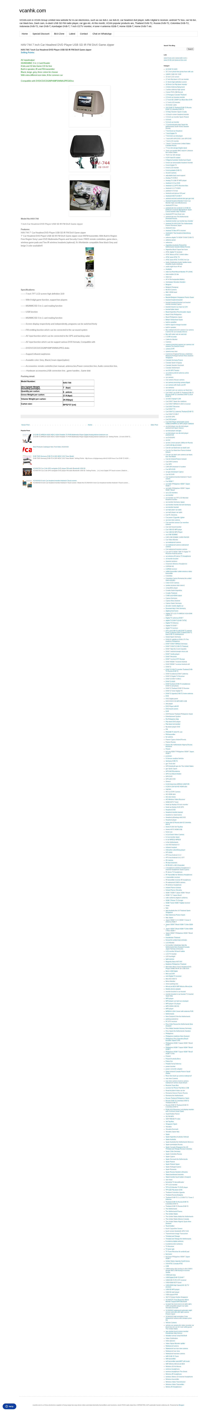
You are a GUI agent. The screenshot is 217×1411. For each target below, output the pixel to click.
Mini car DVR (170, 974)
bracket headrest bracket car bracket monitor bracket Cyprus (178, 303)
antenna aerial (171, 240)
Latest (72, 34)
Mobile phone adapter (173, 989)
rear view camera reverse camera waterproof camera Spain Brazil (177, 1082)
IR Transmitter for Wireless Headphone (179, 875)
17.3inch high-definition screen (176, 82)
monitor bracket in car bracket (176, 992)
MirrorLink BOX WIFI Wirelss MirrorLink (179, 986)
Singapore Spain (171, 1124)
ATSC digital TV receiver (174, 252)
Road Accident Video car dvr (175, 1090)
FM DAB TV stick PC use (174, 732)
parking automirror (172, 1019)
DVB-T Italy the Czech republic (176, 649)
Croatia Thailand (171, 593)
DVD (167, 696)
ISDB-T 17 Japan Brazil (174, 895)
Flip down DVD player (173, 722)
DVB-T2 (168, 667)
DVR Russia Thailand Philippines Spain (179, 714)
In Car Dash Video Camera (175, 834)
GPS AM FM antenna (173, 771)
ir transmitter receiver (173, 877)
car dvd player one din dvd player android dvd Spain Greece (177, 427)
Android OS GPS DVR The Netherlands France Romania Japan (179, 224)
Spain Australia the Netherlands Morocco (180, 1142)
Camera (168, 342)
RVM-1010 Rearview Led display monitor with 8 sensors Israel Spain (180, 1110)
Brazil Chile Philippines (174, 314)
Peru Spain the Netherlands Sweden (178, 1031)
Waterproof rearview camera (175, 1354)
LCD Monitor (170, 943)
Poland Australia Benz (173, 1059)
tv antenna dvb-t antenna (174, 1244)
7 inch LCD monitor (172, 141)
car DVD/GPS (170, 437)
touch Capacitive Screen (174, 1228)
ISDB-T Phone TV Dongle (174, 900)
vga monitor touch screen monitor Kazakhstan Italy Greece (177, 1332)
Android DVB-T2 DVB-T (174, 196)
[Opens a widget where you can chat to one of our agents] (9, 1406)
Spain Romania (171, 1169)
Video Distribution (172, 1338)
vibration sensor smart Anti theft (176, 1336)
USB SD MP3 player (172, 1289)
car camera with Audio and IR (176, 385)
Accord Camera (171, 173)
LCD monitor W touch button (175, 951)
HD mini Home (171, 797)
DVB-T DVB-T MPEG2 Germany (176, 644)
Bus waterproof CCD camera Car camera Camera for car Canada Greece (180, 331)
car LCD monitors (172, 493)
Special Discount (41, 34)
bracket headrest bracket (174, 300)
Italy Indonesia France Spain (175, 915)
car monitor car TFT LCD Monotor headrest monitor (177, 498)
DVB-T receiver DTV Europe (175, 659)
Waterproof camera (172, 1346)
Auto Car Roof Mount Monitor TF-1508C (179, 272)
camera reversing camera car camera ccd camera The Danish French (180, 345)
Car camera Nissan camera (175, 380)
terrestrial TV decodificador (175, 1182)
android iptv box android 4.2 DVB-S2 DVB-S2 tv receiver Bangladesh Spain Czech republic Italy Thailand (179, 210)
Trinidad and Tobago (173, 1236)
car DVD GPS (170, 417)
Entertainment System (173, 716)
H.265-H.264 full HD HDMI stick (176, 787)
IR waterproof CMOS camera (175, 882)
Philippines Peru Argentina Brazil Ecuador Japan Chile (177, 1039)
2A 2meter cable (171, 105)
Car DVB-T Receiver (173, 406)
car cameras (170, 387)
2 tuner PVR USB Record (174, 92)
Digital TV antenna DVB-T (174, 618)
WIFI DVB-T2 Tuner (172, 1356)
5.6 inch (168, 120)
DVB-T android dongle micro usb (177, 651)
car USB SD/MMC (172, 534)
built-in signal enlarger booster (176, 325)
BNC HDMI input (171, 292)
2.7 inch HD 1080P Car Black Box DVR (179, 100)
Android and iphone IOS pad (175, 193)
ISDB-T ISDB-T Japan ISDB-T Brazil (178, 893)
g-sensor (169, 756)
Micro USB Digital (172, 971)
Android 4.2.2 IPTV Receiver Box (177, 186)
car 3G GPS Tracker (172, 370)
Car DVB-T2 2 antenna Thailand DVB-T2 (179, 411)
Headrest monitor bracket (174, 812)
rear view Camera (172, 1078)
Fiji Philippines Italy (172, 719)
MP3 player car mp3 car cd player (177, 1001)
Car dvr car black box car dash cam (178, 448)
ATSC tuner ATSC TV (173, 257)
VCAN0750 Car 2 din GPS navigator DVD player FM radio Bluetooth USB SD (59, 468)
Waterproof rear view (173, 1351)
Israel (167, 905)
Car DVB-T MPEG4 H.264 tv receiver (178, 404)
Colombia (169, 576)
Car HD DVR (170, 474)
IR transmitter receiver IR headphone (178, 880)
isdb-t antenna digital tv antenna (176, 898)
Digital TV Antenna (172, 623)
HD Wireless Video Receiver (175, 799)
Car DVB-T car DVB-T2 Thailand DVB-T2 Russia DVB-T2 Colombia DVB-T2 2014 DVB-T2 (180, 394)
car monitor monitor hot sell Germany (178, 505)
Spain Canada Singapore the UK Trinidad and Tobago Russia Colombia (179, 1148)
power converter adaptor (174, 1069)
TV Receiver (170, 1246)
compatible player (172, 588)
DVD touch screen (172, 709)
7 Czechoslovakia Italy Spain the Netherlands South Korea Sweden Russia (177, 126)
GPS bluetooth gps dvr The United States (180, 766)
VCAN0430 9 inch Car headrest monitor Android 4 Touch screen (55, 481)
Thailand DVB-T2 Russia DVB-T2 (177, 1206)
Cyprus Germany (171, 598)
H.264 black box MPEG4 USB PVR (177, 784)
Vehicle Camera (171, 1323)
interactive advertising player (175, 850)
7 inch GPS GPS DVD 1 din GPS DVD (178, 138)
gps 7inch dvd (170, 764)
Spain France (170, 1162)
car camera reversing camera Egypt (178, 382)
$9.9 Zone (59, 34)
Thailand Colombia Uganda (175, 1192)
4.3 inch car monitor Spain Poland (177, 117)
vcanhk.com (32, 10)
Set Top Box (170, 1121)
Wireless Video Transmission (175, 1382)
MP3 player (169, 998)
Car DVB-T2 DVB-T (172, 414)
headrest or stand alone (174, 815)
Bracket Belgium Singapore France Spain (180, 297)
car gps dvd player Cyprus (174, 472)
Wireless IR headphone (174, 1374)
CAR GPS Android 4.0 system (176, 467)
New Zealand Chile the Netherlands (178, 1016)
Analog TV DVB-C (172, 178)
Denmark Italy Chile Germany (176, 608)
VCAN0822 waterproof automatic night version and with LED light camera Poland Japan (179, 1312)
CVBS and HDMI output (174, 595)
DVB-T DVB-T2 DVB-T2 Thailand (177, 646)
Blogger (181, 1405)
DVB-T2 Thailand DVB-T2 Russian (177, 688)
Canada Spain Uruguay (174, 363)
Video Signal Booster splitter (175, 1343)
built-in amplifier (171, 322)
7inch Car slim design (173, 155)
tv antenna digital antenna (174, 1241)
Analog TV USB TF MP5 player (176, 180)
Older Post (154, 425)
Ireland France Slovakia (174, 890)
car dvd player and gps (173, 431)
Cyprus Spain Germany (174, 603)
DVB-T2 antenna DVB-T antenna (177, 674)
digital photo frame (172, 611)
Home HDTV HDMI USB (174, 829)
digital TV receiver (172, 628)
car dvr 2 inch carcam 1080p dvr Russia (179, 443)
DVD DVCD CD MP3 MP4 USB (176, 701)
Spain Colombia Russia (174, 1154)
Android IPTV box (172, 205)
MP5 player (169, 1009)
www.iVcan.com (169, 58)
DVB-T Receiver (171, 656)
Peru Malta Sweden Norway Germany (178, 1028)
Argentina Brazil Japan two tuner (177, 249)
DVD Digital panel (172, 699)
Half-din (168, 789)
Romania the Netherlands (174, 1095)
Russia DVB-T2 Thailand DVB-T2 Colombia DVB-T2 (177, 1106)
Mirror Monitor (170, 981)
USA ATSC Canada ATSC (174, 1264)
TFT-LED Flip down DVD (174, 1190)
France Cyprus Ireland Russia (176, 739)
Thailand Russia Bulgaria (174, 1195)
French (168, 749)
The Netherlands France (174, 1211)
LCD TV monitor (171, 954)
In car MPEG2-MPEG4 (173, 839)
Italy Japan (169, 917)
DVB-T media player (172, 654)
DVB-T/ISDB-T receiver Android (176, 662)
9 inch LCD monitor (172, 168)
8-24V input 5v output (173, 157)
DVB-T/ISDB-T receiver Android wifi (178, 664)
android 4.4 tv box (172, 191)
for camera (169, 737)
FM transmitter (170, 734)
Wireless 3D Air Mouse (173, 1366)
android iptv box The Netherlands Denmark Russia (177, 217)
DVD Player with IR (172, 706)
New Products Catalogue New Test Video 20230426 (51, 447)
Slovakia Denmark (172, 1129)
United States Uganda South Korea (178, 1261)
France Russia (171, 742)
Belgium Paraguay (172, 287)
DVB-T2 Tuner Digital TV (174, 691)
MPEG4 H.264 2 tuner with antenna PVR (179, 1011)
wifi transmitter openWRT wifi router (178, 1361)
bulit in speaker (171, 327)
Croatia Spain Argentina (174, 590)
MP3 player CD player (173, 1004)
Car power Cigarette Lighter (175, 517)
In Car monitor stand (172, 837)
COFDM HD (170, 566)
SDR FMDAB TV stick (173, 1119)
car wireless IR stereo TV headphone (178, 556)
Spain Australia (171, 1139)
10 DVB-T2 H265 (171, 69)
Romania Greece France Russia (177, 1093)
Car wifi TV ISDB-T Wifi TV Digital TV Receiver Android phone (178, 552)
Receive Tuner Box (172, 1085)
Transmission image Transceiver (177, 1234)
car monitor (169, 495)
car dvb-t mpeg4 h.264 (173, 399)
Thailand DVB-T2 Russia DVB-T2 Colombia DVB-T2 (177, 1203)
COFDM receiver (171, 569)
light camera (170, 959)
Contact (84, 34)
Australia (169, 269)
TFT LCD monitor (171, 1185)
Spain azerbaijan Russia (174, 1144)
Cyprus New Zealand (173, 601)
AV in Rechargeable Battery (175, 279)
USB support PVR (172, 1295)
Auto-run (169, 277)
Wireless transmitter (172, 1379)
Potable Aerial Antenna (173, 1064)
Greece (168, 781)
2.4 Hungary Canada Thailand (176, 95)
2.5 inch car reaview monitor (175, 97)
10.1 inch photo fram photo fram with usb (179, 72)
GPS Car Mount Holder (173, 774)
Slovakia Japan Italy (172, 1132)
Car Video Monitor (172, 540)
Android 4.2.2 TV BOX (173, 188)
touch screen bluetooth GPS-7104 (177, 1231)
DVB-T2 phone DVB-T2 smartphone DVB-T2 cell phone (178, 685)
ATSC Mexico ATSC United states (177, 254)
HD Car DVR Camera (173, 792)
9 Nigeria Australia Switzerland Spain (178, 160)
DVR (167, 711)
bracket (168, 295)
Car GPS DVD (170, 469)
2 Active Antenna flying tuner (175, 87)
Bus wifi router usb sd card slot (176, 334)
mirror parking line (172, 984)
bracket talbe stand (172, 309)
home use (169, 832)
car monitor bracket (172, 507)
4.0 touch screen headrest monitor (177, 114)
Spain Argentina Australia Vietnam (177, 1137)
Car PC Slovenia (171, 515)
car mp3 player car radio (174, 512)
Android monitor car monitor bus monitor (179, 221)
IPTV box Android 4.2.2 (173, 855)
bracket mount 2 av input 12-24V (177, 307)
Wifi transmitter (171, 1359)
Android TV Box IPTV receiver (176, 230)
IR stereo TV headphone (174, 872)
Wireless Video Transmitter (175, 1384)
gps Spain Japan (171, 769)
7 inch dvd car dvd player (174, 136)
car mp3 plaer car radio (173, 510)
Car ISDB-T (169, 481)
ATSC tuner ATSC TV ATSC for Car (177, 260)
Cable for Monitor (171, 339)
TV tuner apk (170, 1249)
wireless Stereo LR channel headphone (179, 1377)
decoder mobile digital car (174, 606)
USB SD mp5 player (172, 1292)
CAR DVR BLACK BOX (173, 445)
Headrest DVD (171, 810)
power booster (170, 1066)
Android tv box (170, 228)
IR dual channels (171, 863)
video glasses (170, 1341)
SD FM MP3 (170, 1116)
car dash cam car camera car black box (179, 390)
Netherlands (170, 1014)
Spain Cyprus (170, 1156)
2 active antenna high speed (175, 90)
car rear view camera (173, 520)
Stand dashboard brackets (175, 1174)
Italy (167, 908)
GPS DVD (169, 776)
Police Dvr (169, 1061)
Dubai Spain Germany (173, 637)
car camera (169, 377)
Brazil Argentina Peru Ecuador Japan (178, 312)
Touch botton (170, 1226)
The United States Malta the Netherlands (179, 1216)
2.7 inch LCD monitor (173, 102)
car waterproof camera (173, 542)
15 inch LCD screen (172, 77)
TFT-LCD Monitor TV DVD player (177, 1187)
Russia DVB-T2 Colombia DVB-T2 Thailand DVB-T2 (177, 1101)
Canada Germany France (174, 360)
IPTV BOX (169, 852)
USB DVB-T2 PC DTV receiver (176, 1280)
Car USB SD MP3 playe (174, 529)
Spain (168, 1134)
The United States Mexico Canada (177, 1219)
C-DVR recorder (171, 337)
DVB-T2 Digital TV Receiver (175, 676)
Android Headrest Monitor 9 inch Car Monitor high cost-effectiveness (178, 202)
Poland (168, 1056)
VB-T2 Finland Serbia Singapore (177, 1297)
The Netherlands (171, 1209)
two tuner (169, 1254)
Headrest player (171, 820)
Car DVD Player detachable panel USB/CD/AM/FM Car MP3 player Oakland (180, 423)
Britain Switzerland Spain (174, 320)
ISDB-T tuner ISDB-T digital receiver (178, 903)
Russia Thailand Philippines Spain (177, 1098)
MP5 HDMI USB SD (172, 1006)
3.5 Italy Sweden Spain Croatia (176, 112)
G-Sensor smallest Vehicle (175, 758)
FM (167, 729)
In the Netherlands (172, 842)
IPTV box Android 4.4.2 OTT (175, 857)
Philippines (169, 1033)
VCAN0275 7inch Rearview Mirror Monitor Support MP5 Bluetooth (177, 1300)
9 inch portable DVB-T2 (174, 170)
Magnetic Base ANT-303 (174, 962)
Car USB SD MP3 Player (174, 532)
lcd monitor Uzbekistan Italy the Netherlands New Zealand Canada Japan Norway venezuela (177, 947)
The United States (172, 1214)
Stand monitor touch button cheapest (178, 1177)
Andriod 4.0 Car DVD (173, 183)
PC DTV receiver (171, 1021)
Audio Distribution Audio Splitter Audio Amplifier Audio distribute (179, 263)
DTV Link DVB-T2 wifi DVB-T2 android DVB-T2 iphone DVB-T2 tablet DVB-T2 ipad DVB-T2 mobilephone (179, 632)
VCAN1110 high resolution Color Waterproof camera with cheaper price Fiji (179, 1318)
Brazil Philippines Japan (174, 317)
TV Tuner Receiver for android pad (177, 1251)
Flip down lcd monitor (173, 724)
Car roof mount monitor (173, 527)
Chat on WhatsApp (102, 34)
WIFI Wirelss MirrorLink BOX (175, 1364)
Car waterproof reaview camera (176, 549)
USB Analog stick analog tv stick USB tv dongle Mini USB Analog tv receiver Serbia (179, 1270)
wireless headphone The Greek (176, 1371)
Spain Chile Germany (173, 1151)
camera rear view (171, 351)
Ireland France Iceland (173, 887)
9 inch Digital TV (171, 165)
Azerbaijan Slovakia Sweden (175, 282)
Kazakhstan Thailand (173, 937)
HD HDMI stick (171, 794)
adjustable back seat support (175, 175)
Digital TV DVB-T (171, 625)
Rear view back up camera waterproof (179, 1076)
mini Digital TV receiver (173, 976)
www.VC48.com (169, 60)
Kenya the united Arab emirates (176, 940)
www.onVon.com (181, 60)
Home (25, 34)
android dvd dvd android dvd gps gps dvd (180, 198)
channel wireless (171, 561)
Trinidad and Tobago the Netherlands (178, 1239)
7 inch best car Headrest (174, 131)
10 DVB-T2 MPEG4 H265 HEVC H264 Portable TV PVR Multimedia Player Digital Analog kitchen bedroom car (70, 435)
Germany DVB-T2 (172, 761)
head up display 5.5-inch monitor (177, 804)
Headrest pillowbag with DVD (176, 817)
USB (167, 1266)
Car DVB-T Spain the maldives (176, 401)
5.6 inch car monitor (172, 122)
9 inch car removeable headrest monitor (179, 163)
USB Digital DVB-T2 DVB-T (175, 1277)
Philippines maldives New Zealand (177, 1036)
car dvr (168, 440)
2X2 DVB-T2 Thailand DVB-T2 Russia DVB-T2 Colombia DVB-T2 (179, 108)
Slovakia (169, 1127)
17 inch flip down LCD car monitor (177, 79)
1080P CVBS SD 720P (173, 74)
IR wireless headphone (173, 885)
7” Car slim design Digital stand (176, 148)
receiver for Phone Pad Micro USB (177, 1088)
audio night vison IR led (174, 266)
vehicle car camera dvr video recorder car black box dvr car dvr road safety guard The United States (180, 1327)
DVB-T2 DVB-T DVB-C (173, 679)
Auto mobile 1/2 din (172, 274)
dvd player (169, 704)
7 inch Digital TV (171, 133)
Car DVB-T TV (170, 409)
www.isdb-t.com (181, 58)
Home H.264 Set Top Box (174, 827)
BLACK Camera (171, 290)
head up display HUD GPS (175, 807)
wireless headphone (173, 1369)
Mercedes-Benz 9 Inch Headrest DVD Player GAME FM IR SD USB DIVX (178, 967)
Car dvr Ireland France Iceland (176, 459)
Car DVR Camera (172, 462)
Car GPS (169, 464)
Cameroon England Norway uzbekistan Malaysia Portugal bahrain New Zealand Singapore (179, 355)
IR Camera (169, 860)
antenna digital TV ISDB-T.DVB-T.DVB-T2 (180, 237)
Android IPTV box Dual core (175, 214)
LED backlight (170, 956)
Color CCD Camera (172, 583)
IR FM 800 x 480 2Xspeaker (175, 865)
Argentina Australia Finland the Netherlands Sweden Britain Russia (178, 246)
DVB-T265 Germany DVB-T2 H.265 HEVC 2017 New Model (53, 456)
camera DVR (170, 349)
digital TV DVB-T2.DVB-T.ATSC (176, 620)
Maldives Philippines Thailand (176, 964)
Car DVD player (171, 419)
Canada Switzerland (173, 368)
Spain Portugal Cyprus (173, 1167)
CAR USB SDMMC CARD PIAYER (177, 537)
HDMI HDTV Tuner (172, 802)
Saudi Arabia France (173, 1114)
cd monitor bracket (172, 559)
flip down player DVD (173, 727)
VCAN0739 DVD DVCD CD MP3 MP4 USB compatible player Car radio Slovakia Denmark (179, 1306)
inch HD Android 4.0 (172, 845)
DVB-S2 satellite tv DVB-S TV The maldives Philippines (177, 640)
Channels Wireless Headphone (176, 564)
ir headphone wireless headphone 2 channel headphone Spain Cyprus (178, 868)
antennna (169, 242)
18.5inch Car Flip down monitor (176, 84)
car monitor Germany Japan (175, 502)
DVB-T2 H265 (170, 681)
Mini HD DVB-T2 (171, 979)
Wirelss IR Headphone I (174, 1387)
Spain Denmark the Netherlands (177, 1159)
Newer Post (25, 425)
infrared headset (171, 847)
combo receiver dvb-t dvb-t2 (175, 585)
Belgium (168, 284)
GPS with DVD (171, 779)
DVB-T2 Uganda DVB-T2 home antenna (179, 693)
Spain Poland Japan (173, 1164)
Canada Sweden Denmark (175, 365)
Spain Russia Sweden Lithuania (177, 1172)
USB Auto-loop (171, 1275)
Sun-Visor (169, 1180)
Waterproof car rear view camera (177, 1348)
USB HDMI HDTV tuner (173, 1282)
